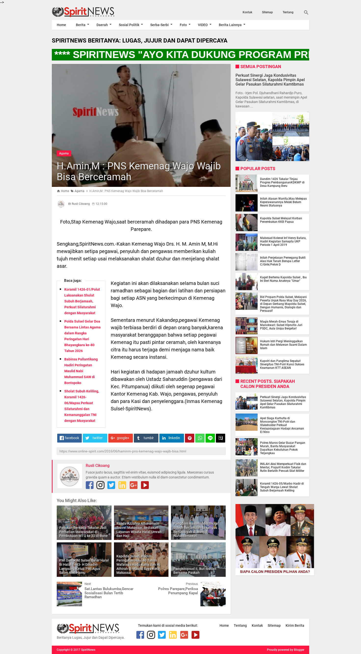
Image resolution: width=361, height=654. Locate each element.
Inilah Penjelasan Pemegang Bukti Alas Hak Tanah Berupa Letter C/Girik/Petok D (282, 261)
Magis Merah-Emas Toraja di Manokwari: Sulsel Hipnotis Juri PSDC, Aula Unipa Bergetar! (281, 325)
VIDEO (203, 25)
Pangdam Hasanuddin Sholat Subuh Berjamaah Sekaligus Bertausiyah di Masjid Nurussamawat (196, 529)
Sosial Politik (129, 25)
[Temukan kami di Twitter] (111, 485)
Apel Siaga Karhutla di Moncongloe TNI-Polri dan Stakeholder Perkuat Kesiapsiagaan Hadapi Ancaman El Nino (282, 424)
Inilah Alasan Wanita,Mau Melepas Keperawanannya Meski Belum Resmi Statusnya (283, 202)
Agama (64, 153)
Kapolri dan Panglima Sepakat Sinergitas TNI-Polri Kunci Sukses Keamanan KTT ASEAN (282, 364)
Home (61, 25)
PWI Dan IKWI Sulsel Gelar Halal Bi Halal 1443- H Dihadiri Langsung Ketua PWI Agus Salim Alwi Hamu (84, 566)
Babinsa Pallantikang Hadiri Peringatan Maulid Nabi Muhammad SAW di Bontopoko (81, 371)
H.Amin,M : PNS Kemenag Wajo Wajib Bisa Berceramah (139, 171)
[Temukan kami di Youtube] (145, 485)
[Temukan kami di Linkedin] (122, 485)
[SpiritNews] (90, 12)
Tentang (288, 12)
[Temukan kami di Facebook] (89, 485)
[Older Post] (218, 585)
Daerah (102, 25)
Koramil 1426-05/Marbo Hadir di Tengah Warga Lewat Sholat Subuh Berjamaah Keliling (282, 487)
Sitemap (267, 12)
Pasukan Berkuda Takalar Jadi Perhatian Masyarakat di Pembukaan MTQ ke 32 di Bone (83, 532)
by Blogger (297, 650)
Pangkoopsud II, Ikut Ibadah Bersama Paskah (194, 571)
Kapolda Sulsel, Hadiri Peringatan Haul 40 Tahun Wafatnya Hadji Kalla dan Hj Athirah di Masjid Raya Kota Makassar (138, 564)
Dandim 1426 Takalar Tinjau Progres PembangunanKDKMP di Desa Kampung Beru (282, 182)
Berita (80, 25)
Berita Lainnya (230, 25)
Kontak (247, 12)
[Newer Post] (64, 585)
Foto (183, 25)
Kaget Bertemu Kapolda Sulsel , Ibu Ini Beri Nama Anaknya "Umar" (283, 279)
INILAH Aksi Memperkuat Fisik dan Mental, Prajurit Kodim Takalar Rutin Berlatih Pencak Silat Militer (283, 467)
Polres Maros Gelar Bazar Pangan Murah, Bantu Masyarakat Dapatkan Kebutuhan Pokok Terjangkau (282, 448)
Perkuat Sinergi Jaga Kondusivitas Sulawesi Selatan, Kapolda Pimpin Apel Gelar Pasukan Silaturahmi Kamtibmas (270, 79)
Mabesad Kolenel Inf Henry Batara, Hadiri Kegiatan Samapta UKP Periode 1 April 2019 (283, 241)
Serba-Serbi (159, 25)
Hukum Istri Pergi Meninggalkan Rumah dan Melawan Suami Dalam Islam (283, 345)
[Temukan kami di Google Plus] (133, 485)
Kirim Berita (295, 625)
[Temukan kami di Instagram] (100, 485)
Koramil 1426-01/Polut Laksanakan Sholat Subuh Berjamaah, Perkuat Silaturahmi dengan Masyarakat (82, 301)
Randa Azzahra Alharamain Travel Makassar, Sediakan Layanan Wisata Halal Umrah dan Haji (139, 529)
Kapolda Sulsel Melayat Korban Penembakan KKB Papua (281, 220)
